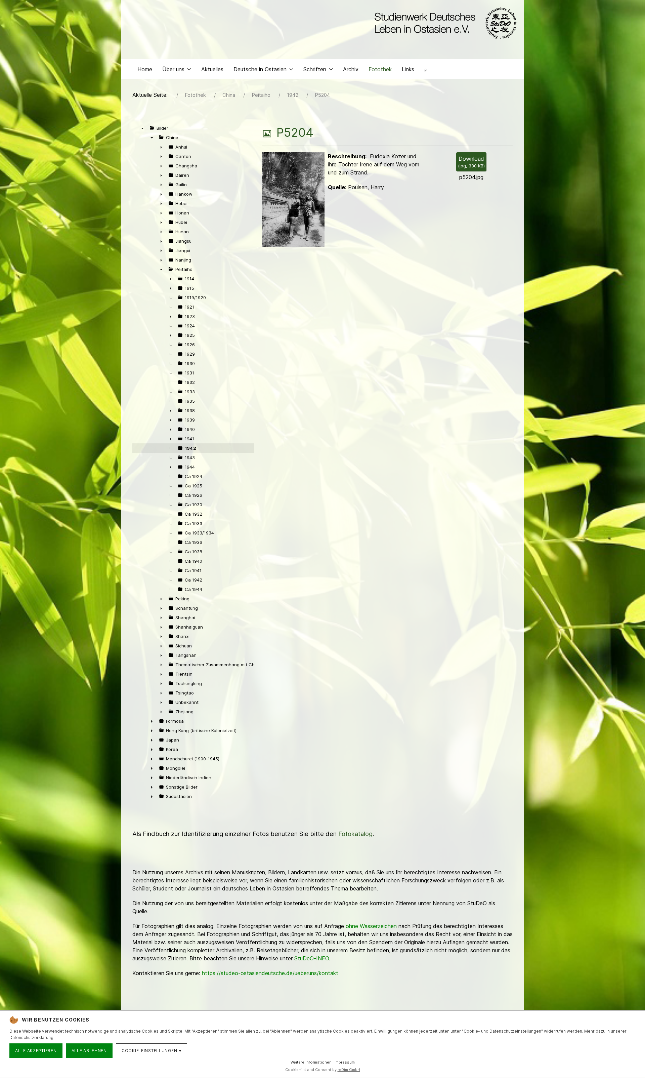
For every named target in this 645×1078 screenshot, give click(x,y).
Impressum (345, 1062)
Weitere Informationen (311, 1062)
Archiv (350, 69)
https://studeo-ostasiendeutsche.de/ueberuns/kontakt (270, 973)
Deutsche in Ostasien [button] (260, 69)
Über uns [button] (173, 69)
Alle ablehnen (89, 1050)
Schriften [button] (314, 69)
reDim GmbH (349, 1069)
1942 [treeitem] (190, 448)
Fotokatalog (355, 834)
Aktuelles (212, 69)
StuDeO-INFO (311, 958)
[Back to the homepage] (444, 22)
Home (144, 69)
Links (408, 69)
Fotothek (380, 69)
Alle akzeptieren (36, 1050)
